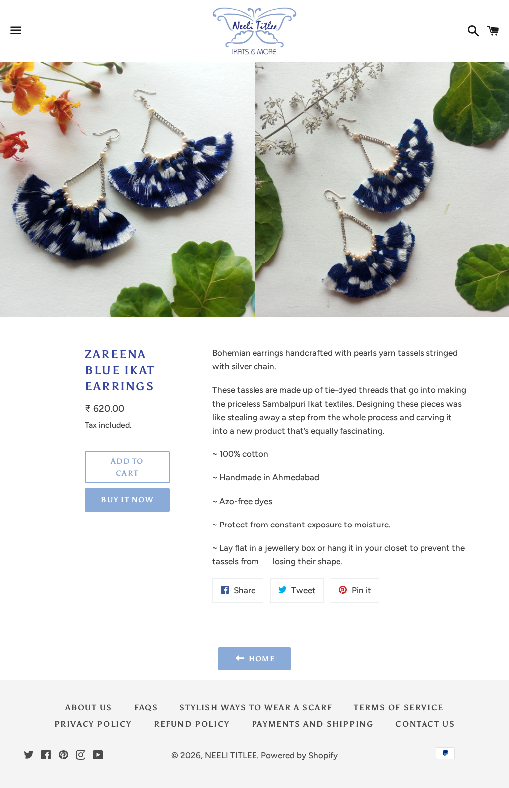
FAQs (146, 707)
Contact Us (425, 724)
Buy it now (127, 499)
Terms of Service (399, 707)
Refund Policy (192, 724)
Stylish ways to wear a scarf (255, 707)
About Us (88, 707)
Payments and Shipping (313, 724)
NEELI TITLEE (231, 755)
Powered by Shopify (299, 755)
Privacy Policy (93, 724)
